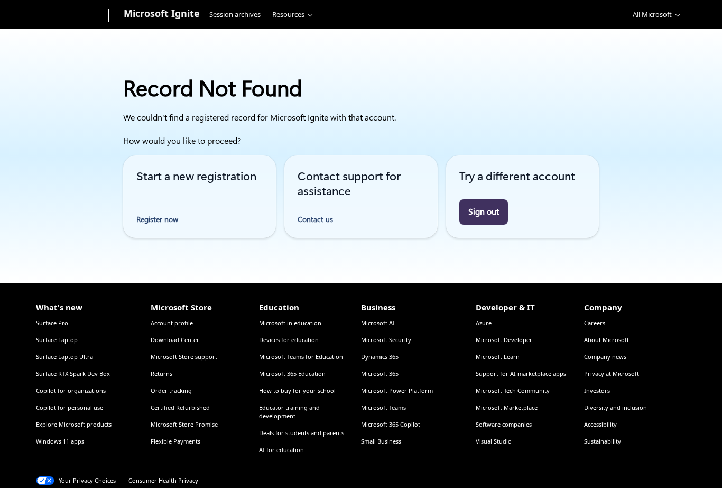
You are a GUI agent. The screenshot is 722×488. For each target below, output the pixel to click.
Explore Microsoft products (74, 424)
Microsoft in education (290, 323)
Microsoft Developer (504, 340)
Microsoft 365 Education (292, 373)
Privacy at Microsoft (611, 373)
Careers (594, 323)
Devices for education (289, 340)
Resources (288, 14)
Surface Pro (52, 323)
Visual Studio (494, 441)
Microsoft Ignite (162, 13)
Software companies (504, 424)
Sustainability (602, 441)
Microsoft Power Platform (397, 390)
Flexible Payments (175, 441)
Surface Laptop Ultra (64, 357)
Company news (605, 357)
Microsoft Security (386, 340)
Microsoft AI (378, 323)
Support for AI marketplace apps (521, 373)
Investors (597, 390)
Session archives (235, 14)
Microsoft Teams (383, 407)
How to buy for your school (297, 390)
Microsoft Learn (498, 357)
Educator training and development (289, 411)
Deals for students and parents (301, 433)
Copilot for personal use (69, 407)
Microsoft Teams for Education (301, 357)
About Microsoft (606, 340)
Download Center (175, 340)
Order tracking (171, 390)
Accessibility (600, 424)
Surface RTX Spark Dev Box (73, 373)
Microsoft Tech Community (513, 390)
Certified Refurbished (180, 407)
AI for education (281, 450)
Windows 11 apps (60, 441)
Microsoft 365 (380, 373)
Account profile (172, 323)
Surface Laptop (57, 340)
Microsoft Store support (184, 357)
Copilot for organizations (71, 390)
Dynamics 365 (380, 357)
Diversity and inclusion (615, 407)
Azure (484, 323)
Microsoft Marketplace (507, 407)
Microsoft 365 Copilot (390, 424)
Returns (161, 373)
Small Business (381, 441)
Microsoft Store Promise (184, 424)
